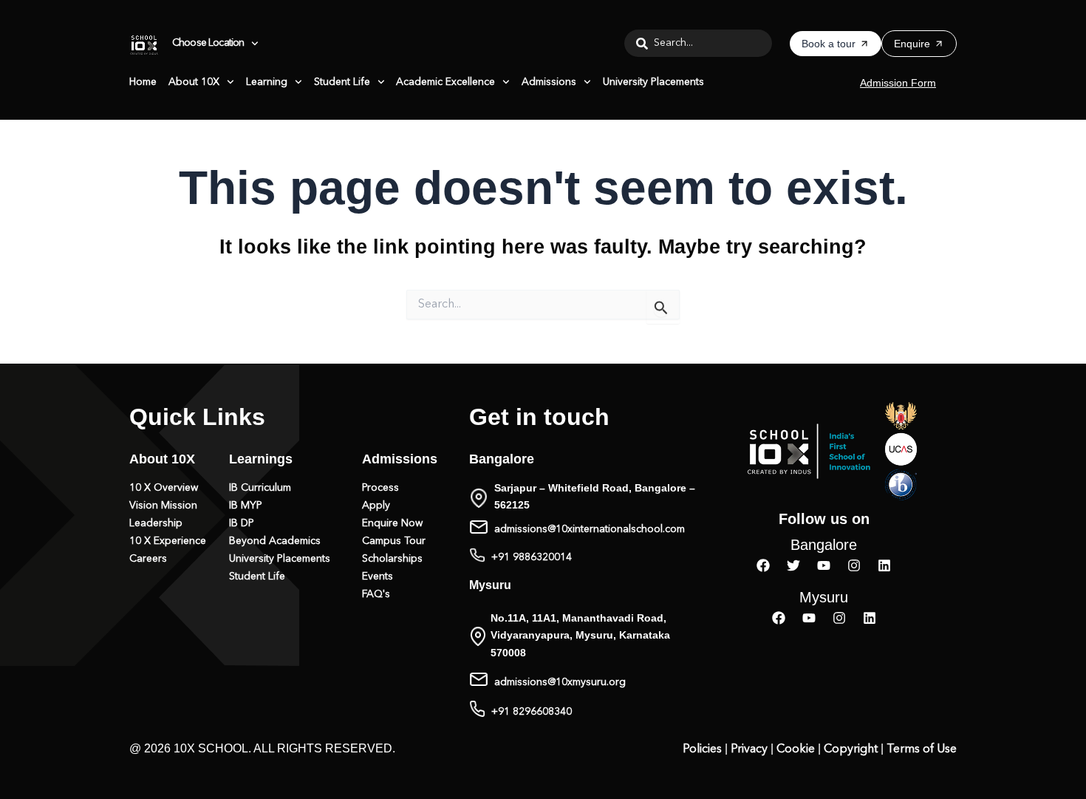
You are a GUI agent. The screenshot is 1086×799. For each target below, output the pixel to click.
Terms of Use (922, 749)
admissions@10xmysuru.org (560, 682)
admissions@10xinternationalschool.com (589, 529)
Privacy (749, 749)
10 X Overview (163, 488)
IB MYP (245, 505)
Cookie (795, 749)
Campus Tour (394, 541)
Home (143, 82)
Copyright (851, 749)
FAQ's (376, 594)
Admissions (549, 82)
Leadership (155, 523)
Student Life (342, 82)
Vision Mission (163, 505)
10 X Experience (167, 541)
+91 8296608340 (531, 712)
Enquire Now (392, 523)
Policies (702, 749)
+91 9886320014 (531, 557)
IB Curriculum (260, 488)
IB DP (241, 523)
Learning (266, 82)
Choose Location (208, 43)
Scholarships (392, 559)
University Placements (653, 82)
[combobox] (698, 43)
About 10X (193, 82)
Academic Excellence (445, 82)
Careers (148, 559)
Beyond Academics (275, 541)
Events (377, 576)
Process (380, 488)
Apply (376, 505)
